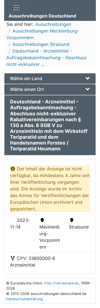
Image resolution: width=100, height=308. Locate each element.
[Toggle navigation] (16, 7)
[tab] (50, 78)
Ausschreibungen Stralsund (40, 44)
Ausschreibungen (53, 24)
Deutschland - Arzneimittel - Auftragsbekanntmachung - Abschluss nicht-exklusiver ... (46, 57)
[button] (50, 78)
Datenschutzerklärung (24, 299)
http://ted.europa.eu (61, 283)
